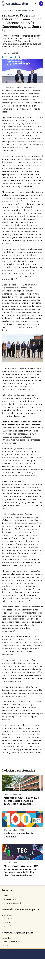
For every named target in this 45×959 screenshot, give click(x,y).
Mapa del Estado (8, 926)
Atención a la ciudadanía (12, 903)
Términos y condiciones (11, 942)
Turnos (5, 896)
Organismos (6, 922)
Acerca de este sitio (9, 938)
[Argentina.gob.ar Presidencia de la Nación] (16, 3)
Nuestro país (7, 915)
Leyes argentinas (8, 919)
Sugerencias (7, 946)
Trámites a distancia (9, 899)
